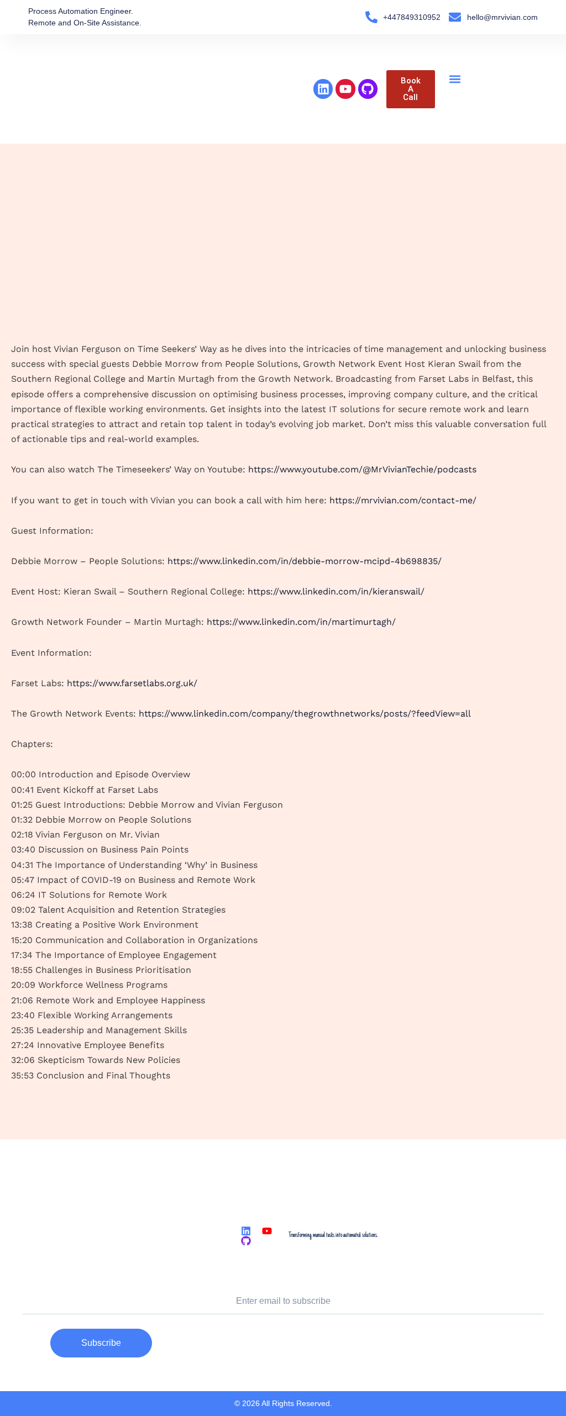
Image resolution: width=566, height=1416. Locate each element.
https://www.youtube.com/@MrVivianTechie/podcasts (362, 469)
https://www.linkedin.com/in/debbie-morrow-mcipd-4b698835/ (304, 561)
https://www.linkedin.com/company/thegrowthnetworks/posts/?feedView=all (305, 713)
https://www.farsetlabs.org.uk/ (132, 683)
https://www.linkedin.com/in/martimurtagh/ (301, 622)
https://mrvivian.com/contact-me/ (402, 500)
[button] (455, 79)
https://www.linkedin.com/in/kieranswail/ (336, 591)
